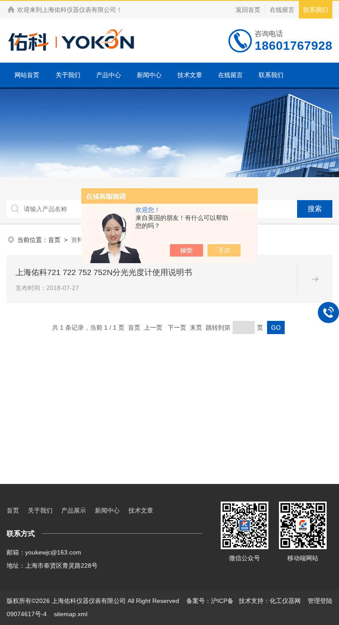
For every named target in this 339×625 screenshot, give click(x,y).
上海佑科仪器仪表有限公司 (79, 9)
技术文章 (189, 74)
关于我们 (68, 74)
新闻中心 (149, 74)
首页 (54, 239)
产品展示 (73, 510)
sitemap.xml (70, 614)
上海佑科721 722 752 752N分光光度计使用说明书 (103, 272)
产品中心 (108, 74)
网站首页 (27, 74)
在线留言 (282, 9)
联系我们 (315, 9)
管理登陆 (320, 600)
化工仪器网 (285, 600)
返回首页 (248, 9)
